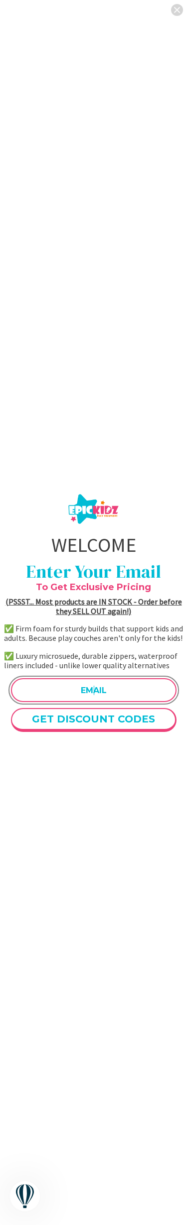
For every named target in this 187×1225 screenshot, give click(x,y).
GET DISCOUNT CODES (93, 719)
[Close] (177, 10)
